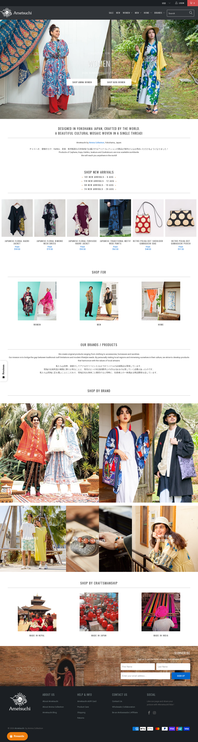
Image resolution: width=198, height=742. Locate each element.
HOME (146, 12)
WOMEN (126, 12)
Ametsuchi (19, 728)
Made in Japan (99, 615)
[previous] (6, 227)
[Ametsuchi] (16, 13)
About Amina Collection (53, 707)
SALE (111, 12)
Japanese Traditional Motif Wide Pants (115, 218)
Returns (80, 718)
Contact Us (117, 701)
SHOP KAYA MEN (83, 82)
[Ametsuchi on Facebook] (149, 713)
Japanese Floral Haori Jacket (17, 218)
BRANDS (158, 12)
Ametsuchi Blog (50, 712)
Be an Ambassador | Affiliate (125, 712)
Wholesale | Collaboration (123, 707)
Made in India (160, 615)
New (118, 12)
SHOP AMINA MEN (114, 82)
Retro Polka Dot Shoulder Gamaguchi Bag (148, 218)
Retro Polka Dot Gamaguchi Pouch (180, 218)
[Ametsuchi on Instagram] (154, 713)
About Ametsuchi (50, 701)
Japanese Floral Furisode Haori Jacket (82, 218)
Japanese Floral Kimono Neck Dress (50, 218)
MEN (137, 12)
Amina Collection (96, 142)
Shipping (81, 712)
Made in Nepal (37, 615)
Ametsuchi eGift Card (86, 701)
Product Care (83, 707)
